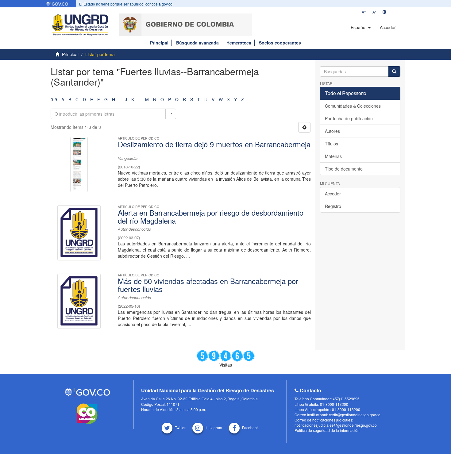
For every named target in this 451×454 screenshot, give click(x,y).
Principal (159, 43)
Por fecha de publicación (349, 118)
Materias (333, 156)
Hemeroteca (238, 43)
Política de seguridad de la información (327, 430)
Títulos (331, 143)
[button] (360, 27)
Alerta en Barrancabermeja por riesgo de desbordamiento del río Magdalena (210, 216)
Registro (333, 206)
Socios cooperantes (280, 43)
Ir (170, 114)
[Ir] (394, 71)
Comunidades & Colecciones (353, 106)
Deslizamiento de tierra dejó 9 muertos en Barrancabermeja (214, 144)
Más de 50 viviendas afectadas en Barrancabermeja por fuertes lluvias (208, 285)
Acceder (333, 193)
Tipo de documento (344, 169)
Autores (332, 131)
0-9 (54, 99)
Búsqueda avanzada (197, 43)
